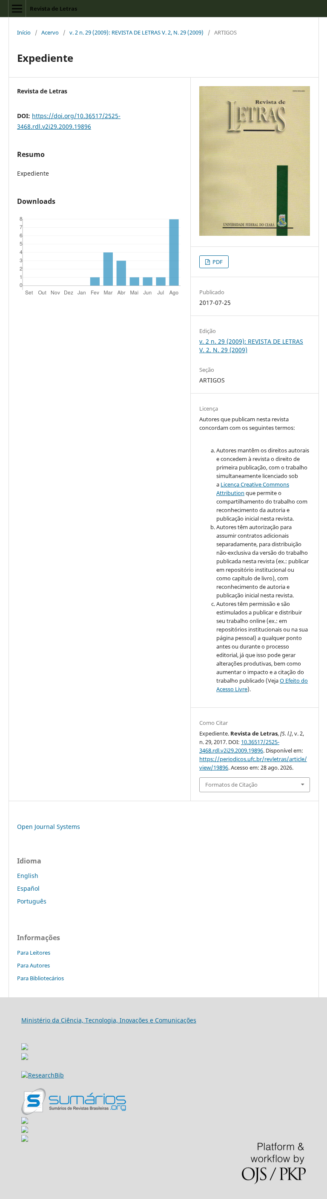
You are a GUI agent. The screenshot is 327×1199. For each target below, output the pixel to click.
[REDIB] (24, 1058)
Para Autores (33, 965)
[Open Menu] (17, 8)
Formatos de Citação (231, 784)
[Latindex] (24, 1139)
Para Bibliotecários (40, 978)
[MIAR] (24, 1044)
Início (24, 32)
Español (28, 888)
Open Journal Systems (48, 827)
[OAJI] (24, 1122)
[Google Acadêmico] (24, 1131)
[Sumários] (73, 1113)
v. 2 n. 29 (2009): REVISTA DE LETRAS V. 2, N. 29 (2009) (136, 32)
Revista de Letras (53, 8)
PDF (217, 262)
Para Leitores (33, 952)
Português (31, 901)
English (27, 876)
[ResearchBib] (42, 1075)
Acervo (50, 32)
